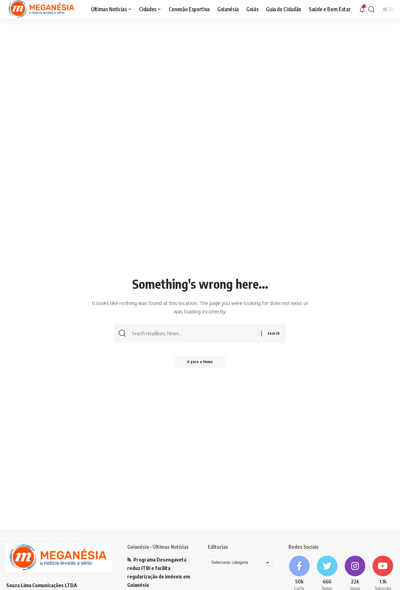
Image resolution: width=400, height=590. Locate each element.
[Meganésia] (42, 9)
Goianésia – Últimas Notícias (158, 547)
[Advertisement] (200, 67)
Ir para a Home (200, 361)
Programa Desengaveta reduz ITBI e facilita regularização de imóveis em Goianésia (158, 572)
